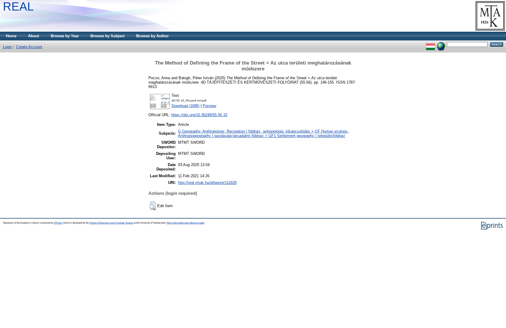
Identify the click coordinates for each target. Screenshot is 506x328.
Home (11, 36)
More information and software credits (185, 223)
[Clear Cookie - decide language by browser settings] (441, 44)
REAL (18, 6)
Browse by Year (65, 36)
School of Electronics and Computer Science (111, 223)
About (33, 36)
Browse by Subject (107, 36)
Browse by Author (152, 36)
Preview (209, 106)
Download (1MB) (185, 106)
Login (7, 47)
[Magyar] (430, 44)
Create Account (29, 47)
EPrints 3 (58, 223)
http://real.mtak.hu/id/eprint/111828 (207, 182)
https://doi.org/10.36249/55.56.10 (199, 115)
